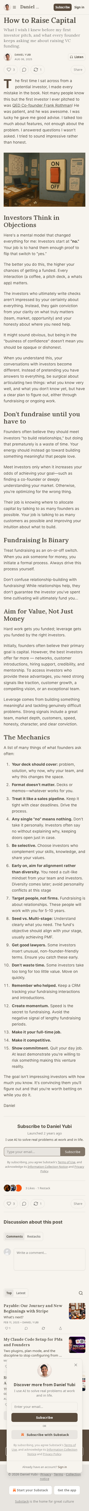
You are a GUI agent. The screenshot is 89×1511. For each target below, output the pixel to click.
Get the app (67, 1490)
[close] (75, 1365)
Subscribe (62, 7)
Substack (22, 1501)
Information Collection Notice (48, 1167)
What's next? (14, 1317)
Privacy (45, 1474)
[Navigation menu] (10, 7)
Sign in (79, 7)
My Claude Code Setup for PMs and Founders (33, 1342)
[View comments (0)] (24, 69)
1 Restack (43, 1188)
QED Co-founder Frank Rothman (42, 105)
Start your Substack (32, 1490)
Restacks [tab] (33, 1236)
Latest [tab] (21, 1293)
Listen (79, 57)
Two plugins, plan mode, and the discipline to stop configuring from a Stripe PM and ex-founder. (32, 1352)
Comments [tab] (14, 1236)
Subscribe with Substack (48, 1434)
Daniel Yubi (23, 54)
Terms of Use (66, 1162)
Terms (58, 1474)
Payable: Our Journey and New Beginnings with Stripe (33, 1308)
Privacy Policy (52, 1454)
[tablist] (23, 1236)
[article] (44, 1317)
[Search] (80, 1293)
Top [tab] (9, 1293)
